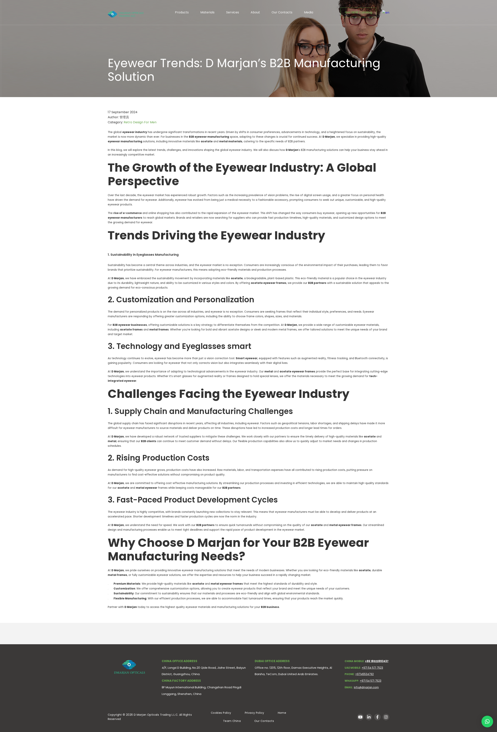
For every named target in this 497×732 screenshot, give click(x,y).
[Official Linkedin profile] (369, 717)
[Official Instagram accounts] (386, 717)
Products (182, 12)
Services (232, 12)
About (255, 12)
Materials (207, 12)
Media (308, 12)
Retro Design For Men (140, 122)
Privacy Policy (254, 713)
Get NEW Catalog (358, 12)
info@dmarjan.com (366, 687)
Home (282, 713)
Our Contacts (282, 12)
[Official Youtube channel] (360, 717)
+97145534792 (364, 674)
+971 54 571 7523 (372, 668)
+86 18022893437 (376, 661)
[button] (487, 721)
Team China (232, 721)
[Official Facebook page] (377, 717)
